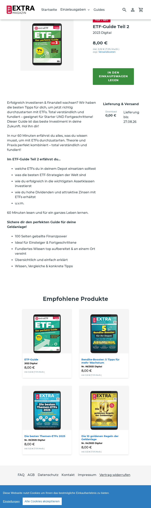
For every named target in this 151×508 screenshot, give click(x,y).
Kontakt (68, 475)
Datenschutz (48, 475)
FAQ (21, 475)
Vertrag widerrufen (114, 475)
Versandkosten (107, 52)
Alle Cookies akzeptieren (42, 501)
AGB (31, 475)
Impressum (87, 475)
